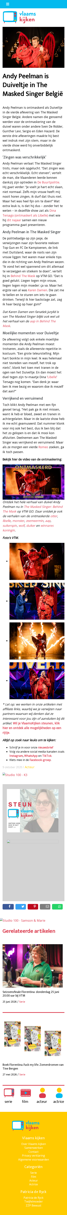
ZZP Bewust (33, 1205)
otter (53, 516)
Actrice (33, 1184)
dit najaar (14, 220)
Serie (33, 1173)
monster (18, 521)
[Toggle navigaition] (6, 3)
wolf (22, 525)
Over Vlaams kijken (33, 1144)
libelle (7, 521)
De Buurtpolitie (48, 182)
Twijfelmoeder (33, 1201)
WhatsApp (31, 756)
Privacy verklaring (33, 1155)
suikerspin (10, 525)
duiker (30, 525)
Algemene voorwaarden (33, 1159)
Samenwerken (33, 1148)
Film (33, 1177)
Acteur (30, 767)
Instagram (16, 756)
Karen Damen (37, 290)
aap (48, 521)
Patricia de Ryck (33, 1198)
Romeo (43, 447)
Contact (33, 1152)
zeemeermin (34, 521)
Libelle (52, 377)
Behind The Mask (23, 276)
